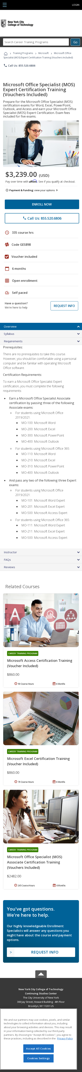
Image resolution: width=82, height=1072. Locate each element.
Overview (10, 326)
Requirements (13, 341)
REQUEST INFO (64, 306)
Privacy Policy (65, 1038)
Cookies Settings (38, 1058)
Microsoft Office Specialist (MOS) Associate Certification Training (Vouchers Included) (34, 862)
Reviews (9, 567)
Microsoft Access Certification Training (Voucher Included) (39, 663)
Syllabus (9, 334)
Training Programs (23, 53)
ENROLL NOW (42, 204)
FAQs (7, 559)
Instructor (10, 552)
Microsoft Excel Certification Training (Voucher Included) (38, 761)
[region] (38, 1039)
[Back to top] (41, 989)
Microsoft (43, 53)
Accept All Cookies (38, 1048)
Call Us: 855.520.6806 (19, 65)
